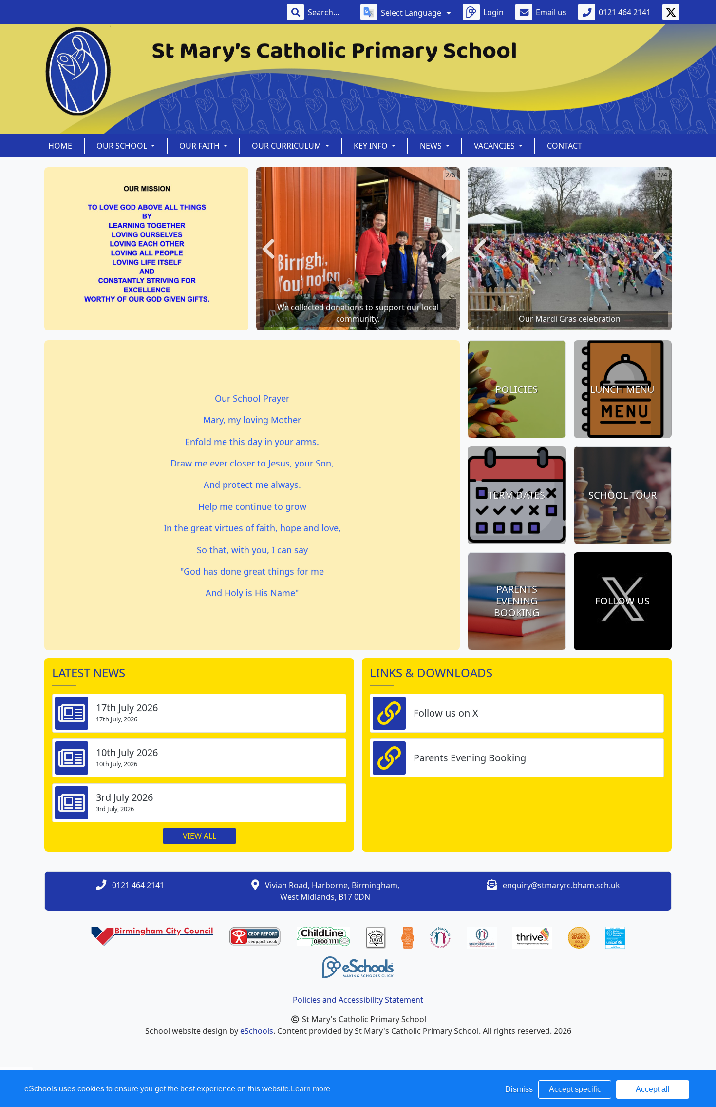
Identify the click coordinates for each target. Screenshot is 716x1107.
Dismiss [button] (519, 1089)
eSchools (256, 1031)
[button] (268, 248)
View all (199, 836)
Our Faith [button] (200, 145)
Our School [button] (122, 145)
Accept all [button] (653, 1089)
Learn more (310, 1089)
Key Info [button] (372, 145)
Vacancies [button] (495, 145)
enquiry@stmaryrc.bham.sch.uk (561, 885)
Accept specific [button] (575, 1089)
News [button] (432, 145)
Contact (564, 145)
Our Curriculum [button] (287, 145)
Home (60, 145)
